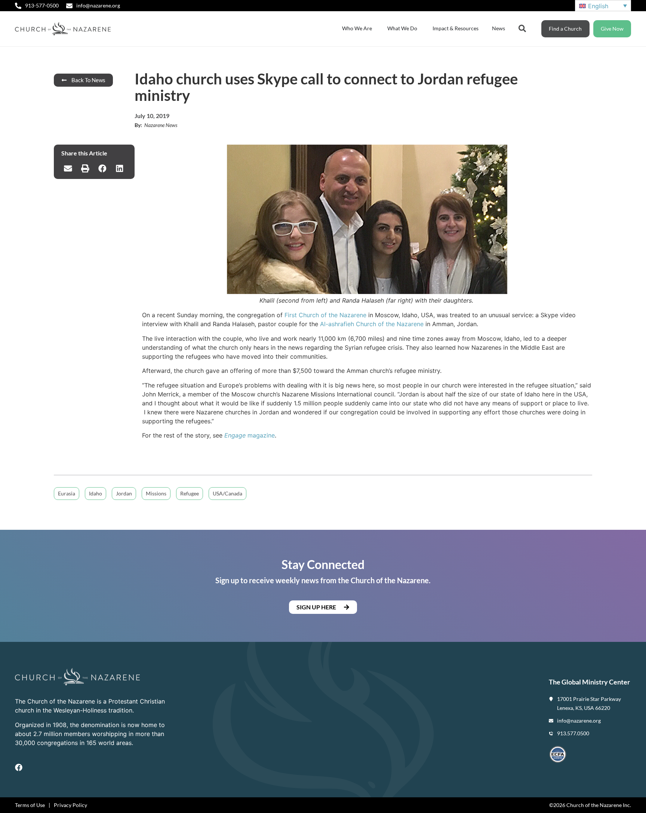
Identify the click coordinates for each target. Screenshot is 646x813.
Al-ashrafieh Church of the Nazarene (372, 324)
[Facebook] (18, 767)
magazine (249, 435)
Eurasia (66, 493)
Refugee (189, 493)
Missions (156, 493)
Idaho (95, 493)
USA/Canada (227, 493)
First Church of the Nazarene (325, 315)
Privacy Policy (70, 805)
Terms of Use (30, 805)
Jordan (124, 493)
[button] (68, 168)
